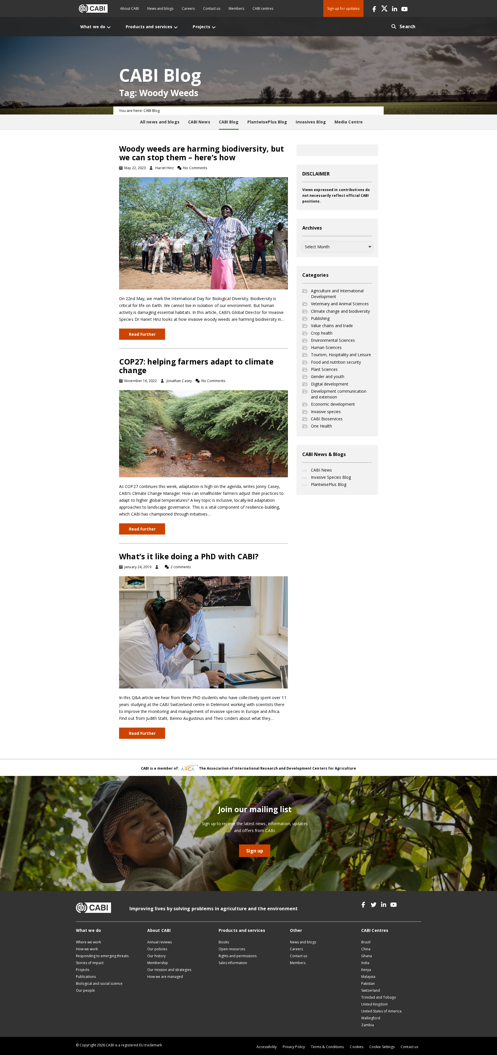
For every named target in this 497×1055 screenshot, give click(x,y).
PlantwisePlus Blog (328, 484)
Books (224, 942)
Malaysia (368, 976)
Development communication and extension (338, 394)
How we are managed (165, 976)
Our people (85, 990)
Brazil (365, 942)
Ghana (366, 955)
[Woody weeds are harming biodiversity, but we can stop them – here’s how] (203, 233)
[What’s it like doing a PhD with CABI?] (203, 632)
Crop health (321, 333)
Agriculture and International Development (337, 293)
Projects (82, 969)
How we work (87, 949)
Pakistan (368, 983)
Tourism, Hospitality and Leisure (341, 354)
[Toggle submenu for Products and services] (175, 27)
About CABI (129, 8)
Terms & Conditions (327, 1046)
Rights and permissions (238, 955)
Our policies (157, 949)
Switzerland (370, 990)
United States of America (381, 1011)
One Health (321, 426)
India (365, 962)
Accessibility (267, 1046)
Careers (188, 8)
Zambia (367, 1024)
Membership (157, 962)
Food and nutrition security (336, 362)
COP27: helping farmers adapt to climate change (196, 365)
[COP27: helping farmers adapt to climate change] (203, 433)
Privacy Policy (294, 1046)
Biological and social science (99, 983)
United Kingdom (374, 1004)
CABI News (321, 470)
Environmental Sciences (333, 340)
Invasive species (326, 411)
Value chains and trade (332, 325)
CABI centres (263, 8)
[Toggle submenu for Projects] (213, 27)
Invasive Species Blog (331, 477)
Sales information (233, 962)
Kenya (366, 969)
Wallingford (370, 1018)
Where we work (88, 942)
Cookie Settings (382, 1046)
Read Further (142, 334)
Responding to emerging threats (102, 955)
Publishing (320, 318)
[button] (374, 8)
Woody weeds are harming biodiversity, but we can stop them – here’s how (201, 153)
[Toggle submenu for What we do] (108, 27)
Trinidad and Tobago (378, 997)
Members (236, 8)
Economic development (333, 404)
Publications (86, 976)
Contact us (211, 8)
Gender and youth (327, 376)
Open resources (232, 949)
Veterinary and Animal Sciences (340, 303)
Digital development (329, 384)
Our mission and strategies (169, 969)
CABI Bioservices (327, 418)
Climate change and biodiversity (340, 311)
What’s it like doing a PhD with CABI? (189, 556)
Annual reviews (159, 942)
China (365, 949)
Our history (156, 955)
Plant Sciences (324, 369)
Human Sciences (326, 347)
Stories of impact (90, 962)
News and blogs (160, 8)
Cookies (356, 1046)
